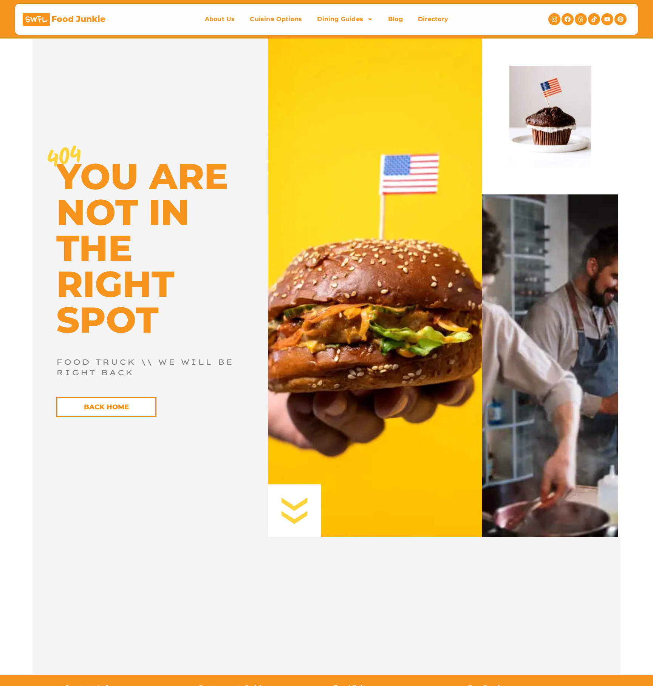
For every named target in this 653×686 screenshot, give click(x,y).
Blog (395, 19)
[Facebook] (568, 19)
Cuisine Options (276, 19)
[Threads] (581, 19)
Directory (433, 19)
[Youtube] (607, 19)
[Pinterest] (620, 19)
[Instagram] (554, 19)
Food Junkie (78, 19)
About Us (220, 19)
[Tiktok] (594, 19)
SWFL (36, 20)
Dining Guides (340, 19)
